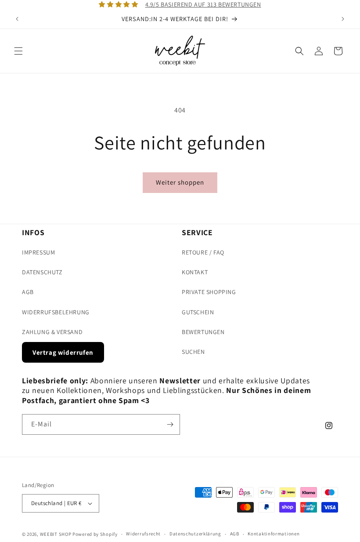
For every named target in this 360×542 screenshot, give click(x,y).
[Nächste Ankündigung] (343, 19)
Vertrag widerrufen (63, 352)
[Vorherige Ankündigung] (17, 19)
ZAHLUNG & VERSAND (52, 332)
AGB (28, 292)
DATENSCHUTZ (42, 272)
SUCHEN (193, 352)
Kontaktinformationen (273, 534)
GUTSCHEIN (198, 312)
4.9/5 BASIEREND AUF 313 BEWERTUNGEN (203, 4)
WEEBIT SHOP (56, 534)
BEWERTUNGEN (203, 332)
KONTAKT (195, 272)
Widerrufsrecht (143, 534)
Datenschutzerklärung (195, 534)
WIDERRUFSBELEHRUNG (56, 312)
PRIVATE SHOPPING (209, 292)
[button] (18, 51)
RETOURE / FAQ (203, 252)
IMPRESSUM (38, 252)
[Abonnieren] (170, 424)
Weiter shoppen (180, 182)
